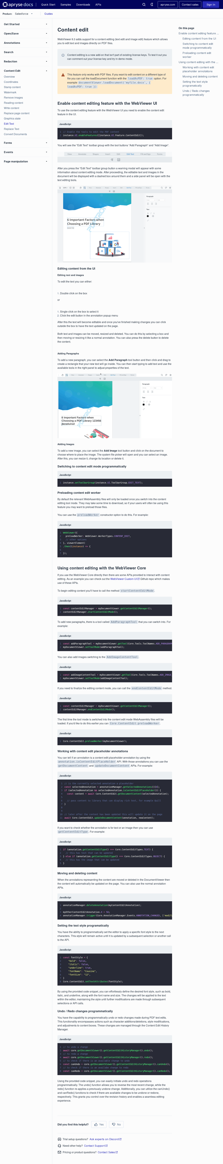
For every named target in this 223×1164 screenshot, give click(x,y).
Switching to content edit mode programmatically (198, 45)
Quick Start (48, 4)
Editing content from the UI (199, 38)
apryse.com (167, 4)
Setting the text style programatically (195, 83)
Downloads (83, 4)
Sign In (211, 4)
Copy (165, 133)
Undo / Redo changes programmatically (196, 92)
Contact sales (190, 4)
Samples (65, 4)
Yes (101, 1124)
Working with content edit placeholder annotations (199, 69)
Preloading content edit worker (197, 54)
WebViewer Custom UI (123, 579)
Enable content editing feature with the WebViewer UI (199, 33)
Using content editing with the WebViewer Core (199, 62)
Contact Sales (106, 1152)
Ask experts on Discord (104, 1139)
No (119, 1124)
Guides (48, 13)
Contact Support (94, 1145)
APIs (98, 4)
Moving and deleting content (200, 76)
